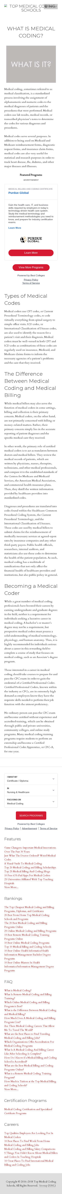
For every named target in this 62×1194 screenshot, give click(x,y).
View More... (11, 887)
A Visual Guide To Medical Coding (23, 863)
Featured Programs (31, 175)
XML (52, 1185)
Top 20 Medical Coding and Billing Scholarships (30, 867)
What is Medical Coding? (17, 990)
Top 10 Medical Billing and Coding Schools (27, 946)
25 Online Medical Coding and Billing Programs (30, 931)
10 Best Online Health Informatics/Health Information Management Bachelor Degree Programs (27, 954)
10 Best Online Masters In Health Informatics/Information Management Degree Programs (29, 966)
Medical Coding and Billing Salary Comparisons (29, 1149)
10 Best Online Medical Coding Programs (26, 942)
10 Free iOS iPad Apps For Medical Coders (27, 875)
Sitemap (43, 1185)
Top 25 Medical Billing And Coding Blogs (27, 871)
